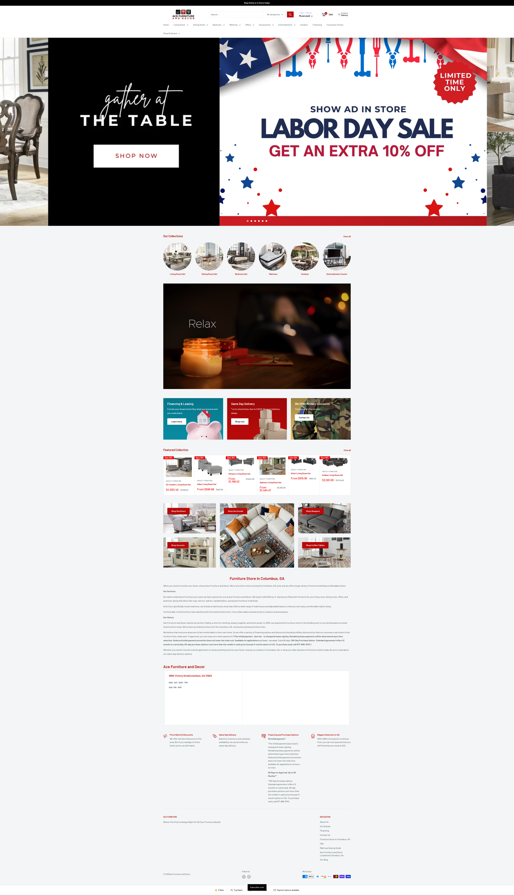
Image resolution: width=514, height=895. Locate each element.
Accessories (265, 24)
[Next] (350, 475)
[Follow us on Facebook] (244, 877)
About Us (324, 822)
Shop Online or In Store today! (257, 3)
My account (305, 15)
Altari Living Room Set (301, 473)
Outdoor (304, 24)
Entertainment (285, 24)
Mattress (233, 24)
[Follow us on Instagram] (249, 877)
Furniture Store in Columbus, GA (335, 839)
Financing (317, 24)
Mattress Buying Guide (330, 848)
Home (166, 24)
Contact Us (325, 835)
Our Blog (324, 859)
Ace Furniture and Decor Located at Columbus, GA (331, 853)
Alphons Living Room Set (270, 482)
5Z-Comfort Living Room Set (178, 484)
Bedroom (217, 24)
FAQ (322, 843)
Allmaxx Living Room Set (239, 474)
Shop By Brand (170, 33)
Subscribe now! (257, 887)
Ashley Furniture (173, 481)
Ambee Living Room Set (332, 475)
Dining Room (199, 24)
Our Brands (325, 826)
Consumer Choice (335, 24)
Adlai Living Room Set (206, 484)
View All (347, 236)
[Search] (290, 14)
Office (248, 24)
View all (347, 450)
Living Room (179, 24)
